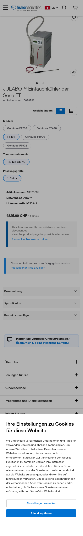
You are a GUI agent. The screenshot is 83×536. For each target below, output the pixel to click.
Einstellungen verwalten (41, 503)
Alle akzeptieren (41, 513)
